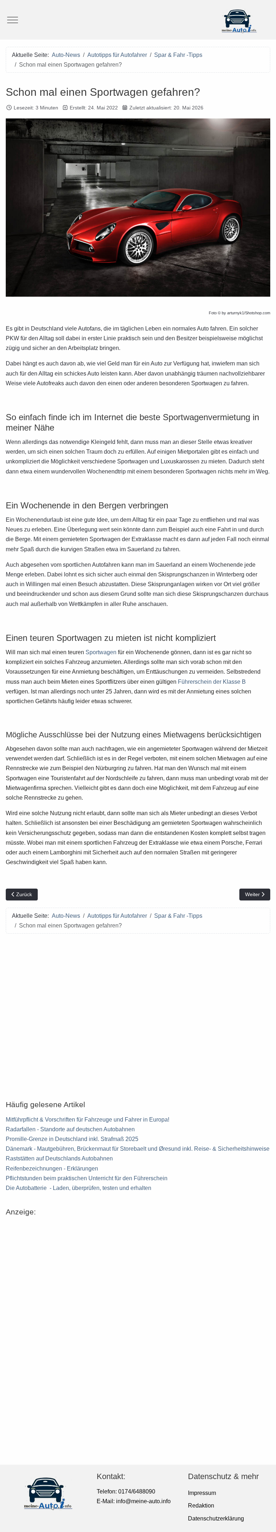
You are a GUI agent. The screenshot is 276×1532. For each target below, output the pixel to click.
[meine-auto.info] (138, 19)
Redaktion (201, 1505)
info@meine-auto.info (143, 1501)
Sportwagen (101, 652)
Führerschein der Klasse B (212, 682)
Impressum (202, 1493)
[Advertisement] (138, 1012)
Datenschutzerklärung (216, 1518)
